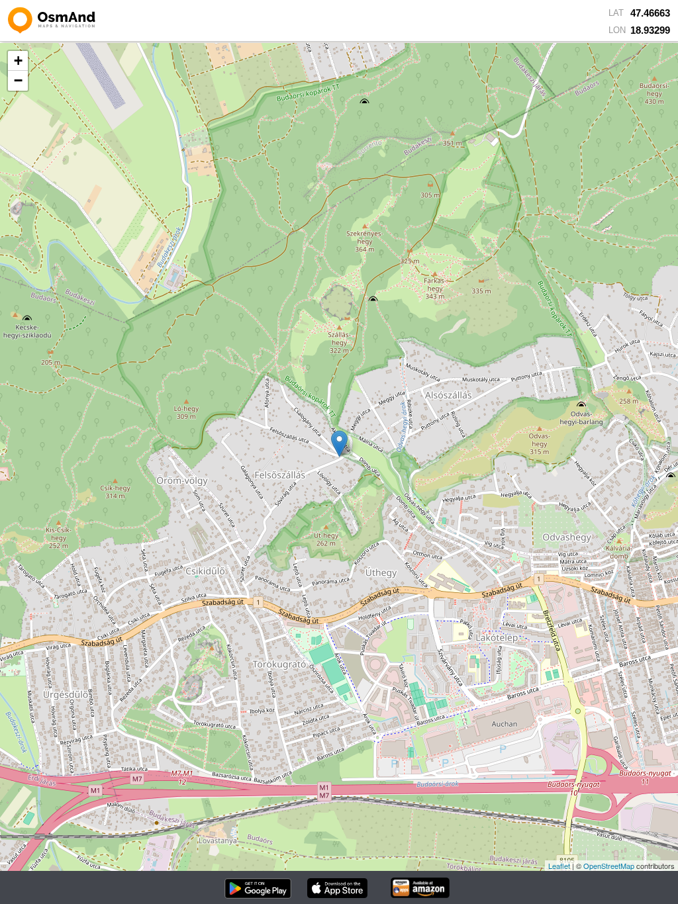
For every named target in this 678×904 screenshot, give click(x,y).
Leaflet (559, 865)
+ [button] (18, 60)
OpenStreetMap (608, 865)
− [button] (18, 80)
